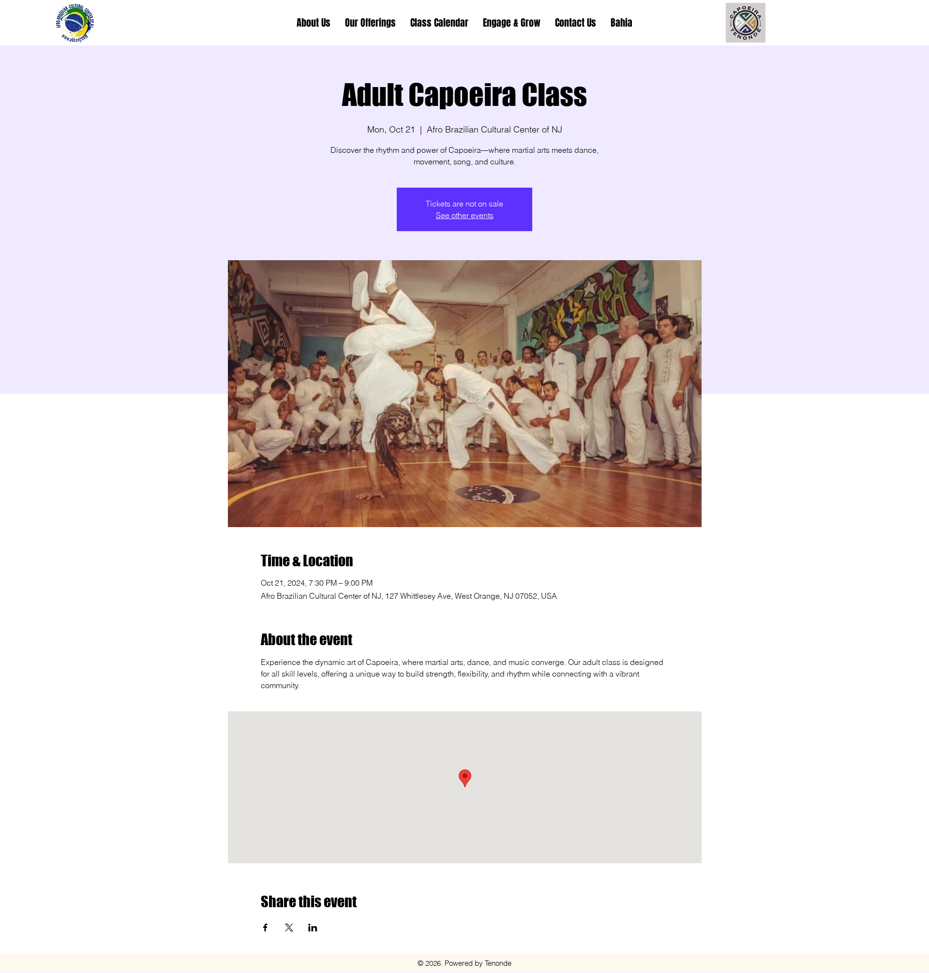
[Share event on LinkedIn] (312, 927)
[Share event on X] (289, 927)
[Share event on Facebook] (265, 927)
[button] (370, 23)
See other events (465, 215)
